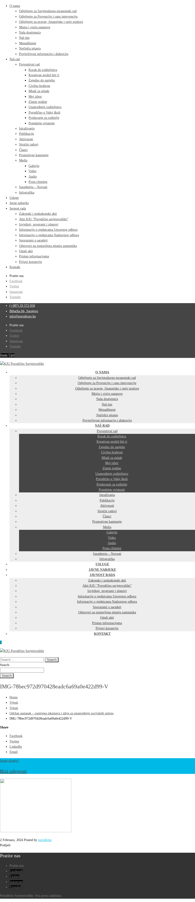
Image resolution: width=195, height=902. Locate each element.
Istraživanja (26, 128)
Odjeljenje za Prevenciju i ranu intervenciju (48, 16)
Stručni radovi (28, 144)
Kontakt (15, 267)
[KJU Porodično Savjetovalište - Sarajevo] (22, 364)
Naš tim (24, 38)
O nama (15, 6)
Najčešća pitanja (30, 48)
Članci (23, 150)
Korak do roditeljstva (43, 70)
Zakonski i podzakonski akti (38, 213)
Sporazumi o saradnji (33, 240)
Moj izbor (35, 96)
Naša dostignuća (30, 32)
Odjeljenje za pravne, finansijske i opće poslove (51, 22)
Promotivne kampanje (34, 155)
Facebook (16, 281)
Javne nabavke (19, 203)
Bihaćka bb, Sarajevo (24, 311)
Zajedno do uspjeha (42, 80)
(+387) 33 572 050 (22, 305)
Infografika (26, 192)
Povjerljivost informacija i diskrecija (43, 54)
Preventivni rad (29, 64)
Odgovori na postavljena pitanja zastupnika (48, 246)
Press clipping (38, 182)
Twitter (14, 286)
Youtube (15, 297)
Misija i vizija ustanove (34, 27)
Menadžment (27, 43)
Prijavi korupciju (30, 262)
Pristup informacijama (34, 256)
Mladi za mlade (39, 91)
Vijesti (14, 702)
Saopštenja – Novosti (33, 187)
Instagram (16, 292)
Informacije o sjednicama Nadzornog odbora (49, 235)
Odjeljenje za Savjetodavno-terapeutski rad (48, 11)
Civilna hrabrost (39, 86)
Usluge (14, 198)
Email (14, 752)
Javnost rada (18, 208)
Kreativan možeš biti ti (44, 75)
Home (14, 697)
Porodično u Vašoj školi (44, 112)
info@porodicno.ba (23, 316)
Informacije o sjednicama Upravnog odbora (48, 229)
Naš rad (15, 59)
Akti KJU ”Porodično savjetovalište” (43, 219)
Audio (33, 176)
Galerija (34, 166)
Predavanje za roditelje (44, 118)
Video (32, 171)
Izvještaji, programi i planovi (38, 224)
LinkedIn (16, 746)
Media (23, 160)
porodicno (45, 840)
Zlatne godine (38, 102)
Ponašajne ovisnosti (42, 123)
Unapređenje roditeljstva (45, 107)
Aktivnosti (26, 139)
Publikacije (26, 133)
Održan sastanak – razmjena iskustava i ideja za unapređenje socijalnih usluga (61, 713)
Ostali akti (26, 251)
